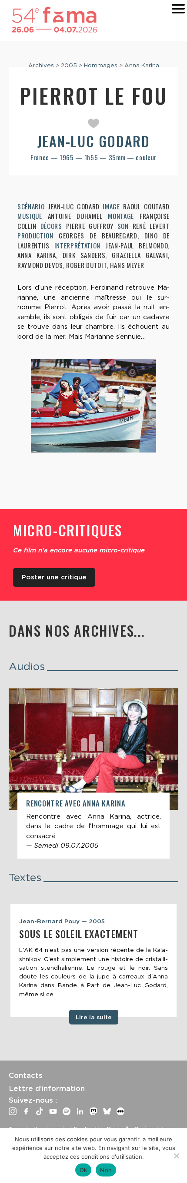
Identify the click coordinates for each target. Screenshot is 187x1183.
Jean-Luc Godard (93, 141)
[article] (93, 773)
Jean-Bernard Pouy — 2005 (62, 921)
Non (106, 1169)
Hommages (100, 65)
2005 (69, 65)
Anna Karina (141, 65)
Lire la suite (94, 1017)
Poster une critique (54, 577)
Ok (83, 1169)
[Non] (176, 1155)
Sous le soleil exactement (78, 933)
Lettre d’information (47, 1088)
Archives (41, 65)
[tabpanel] (93, 961)
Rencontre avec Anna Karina (75, 803)
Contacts (26, 1075)
